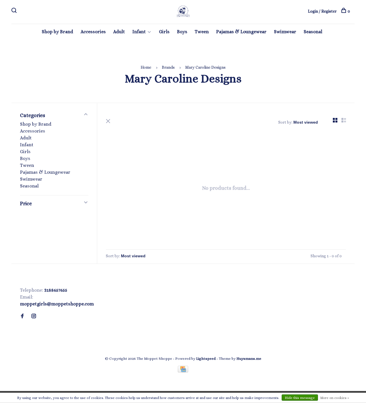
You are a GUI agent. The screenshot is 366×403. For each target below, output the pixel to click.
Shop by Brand (57, 31)
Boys (182, 31)
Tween (202, 31)
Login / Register (322, 11)
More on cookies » (334, 398)
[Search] (14, 11)
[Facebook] (22, 316)
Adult (119, 31)
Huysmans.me (248, 358)
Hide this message (300, 398)
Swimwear (285, 31)
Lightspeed (206, 358)
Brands (168, 67)
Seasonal (313, 31)
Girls (164, 31)
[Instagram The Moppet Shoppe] (33, 316)
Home (146, 67)
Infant (139, 31)
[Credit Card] (183, 371)
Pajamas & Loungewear (241, 31)
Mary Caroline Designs (205, 67)
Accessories (93, 31)
